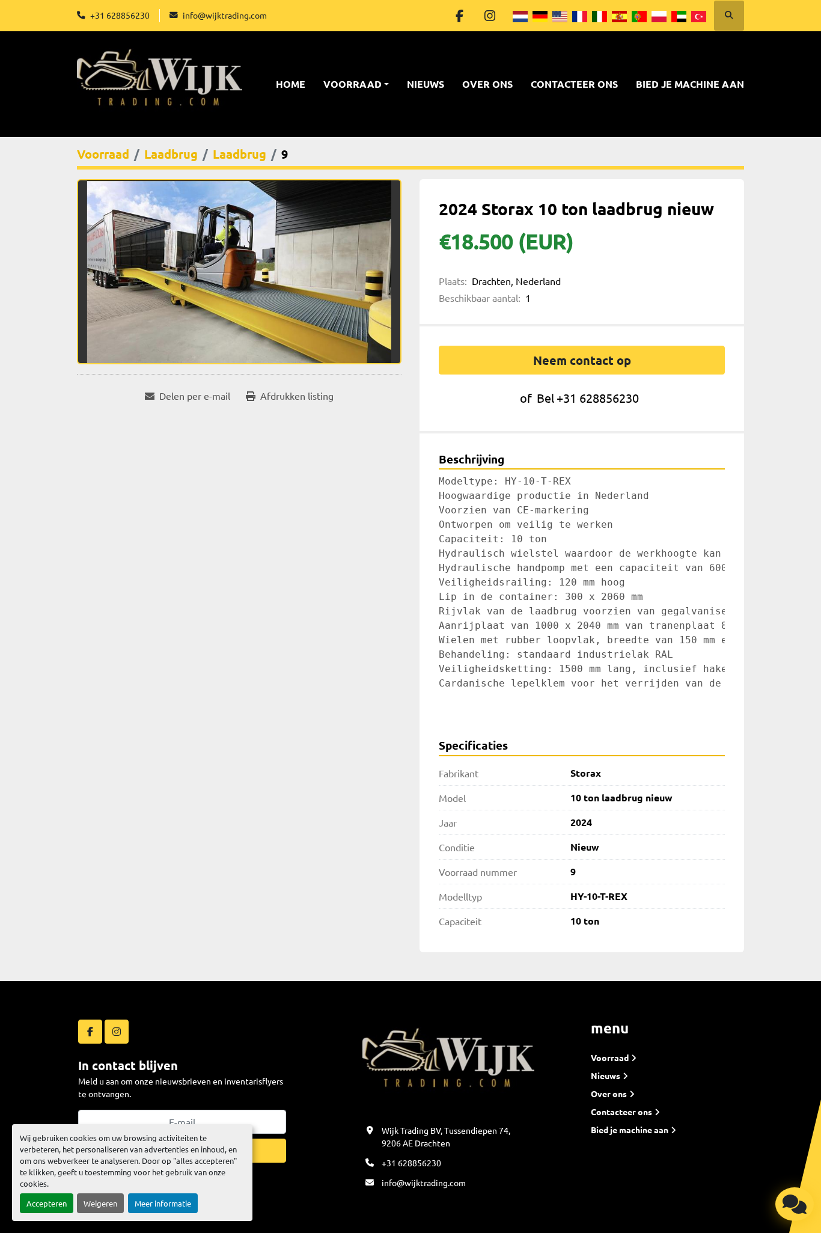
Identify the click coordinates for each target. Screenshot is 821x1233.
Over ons (487, 84)
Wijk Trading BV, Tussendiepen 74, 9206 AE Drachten (446, 1136)
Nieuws (425, 84)
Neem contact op (582, 360)
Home (290, 84)
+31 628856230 (120, 15)
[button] (356, 84)
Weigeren (100, 1203)
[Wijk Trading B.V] (448, 1063)
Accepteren (46, 1203)
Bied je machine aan (690, 84)
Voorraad (352, 84)
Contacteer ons (574, 84)
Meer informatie (163, 1203)
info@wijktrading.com (225, 15)
